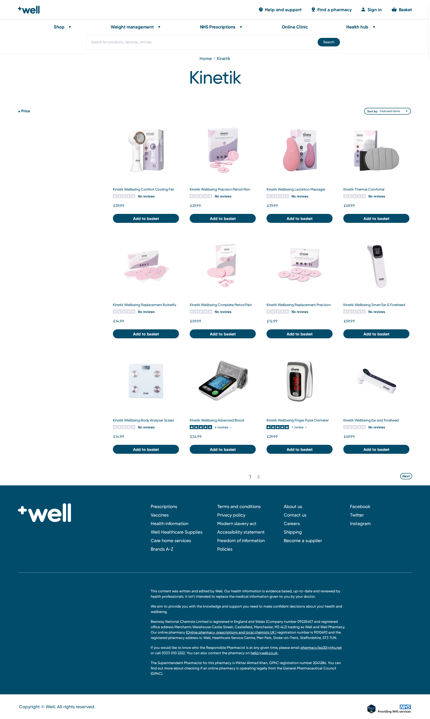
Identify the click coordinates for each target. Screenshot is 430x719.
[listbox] (395, 111)
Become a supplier (303, 540)
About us (293, 506)
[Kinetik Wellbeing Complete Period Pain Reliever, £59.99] (222, 266)
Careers (292, 523)
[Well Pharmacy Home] (31, 9)
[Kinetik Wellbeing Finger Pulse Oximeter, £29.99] (299, 381)
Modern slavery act (236, 523)
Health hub (357, 27)
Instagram (360, 523)
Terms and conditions (239, 506)
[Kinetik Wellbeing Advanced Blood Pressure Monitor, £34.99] (222, 381)
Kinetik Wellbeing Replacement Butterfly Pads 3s (144, 307)
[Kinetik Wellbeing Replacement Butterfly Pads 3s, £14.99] (146, 266)
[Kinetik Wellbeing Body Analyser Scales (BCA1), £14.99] (146, 381)
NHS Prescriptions (217, 27)
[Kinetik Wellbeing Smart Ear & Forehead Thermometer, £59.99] (376, 266)
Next (406, 476)
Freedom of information (241, 540)
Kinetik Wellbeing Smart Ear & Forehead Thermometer (374, 307)
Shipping (293, 532)
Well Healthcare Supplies (176, 532)
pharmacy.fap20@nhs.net (321, 647)
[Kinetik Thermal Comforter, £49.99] (376, 150)
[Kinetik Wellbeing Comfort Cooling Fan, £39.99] (146, 150)
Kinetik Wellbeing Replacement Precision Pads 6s (299, 307)
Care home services (171, 540)
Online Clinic (295, 27)
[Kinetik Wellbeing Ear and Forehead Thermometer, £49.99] (376, 381)
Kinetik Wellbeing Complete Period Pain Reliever (221, 307)
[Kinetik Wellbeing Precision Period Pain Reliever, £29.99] (222, 150)
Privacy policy (231, 515)
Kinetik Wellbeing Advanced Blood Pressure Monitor (217, 422)
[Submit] (328, 42)
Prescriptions (164, 506)
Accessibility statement (241, 532)
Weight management (132, 27)
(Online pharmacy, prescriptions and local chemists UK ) (231, 632)
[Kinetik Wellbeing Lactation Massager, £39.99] (299, 150)
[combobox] (215, 42)
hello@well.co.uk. (264, 653)
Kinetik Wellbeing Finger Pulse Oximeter (298, 420)
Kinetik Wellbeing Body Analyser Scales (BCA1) (143, 422)
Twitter (357, 515)
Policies (224, 549)
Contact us (295, 515)
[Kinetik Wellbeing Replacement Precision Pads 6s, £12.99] (299, 266)
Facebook (360, 506)
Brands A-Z (162, 549)
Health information (169, 523)
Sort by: (372, 111)
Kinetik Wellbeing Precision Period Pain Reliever (220, 191)
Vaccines (160, 515)
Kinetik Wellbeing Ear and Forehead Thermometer (371, 422)
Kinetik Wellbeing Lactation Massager (296, 189)
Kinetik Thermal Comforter (364, 189)
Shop (59, 27)
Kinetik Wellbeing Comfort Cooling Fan (143, 189)
